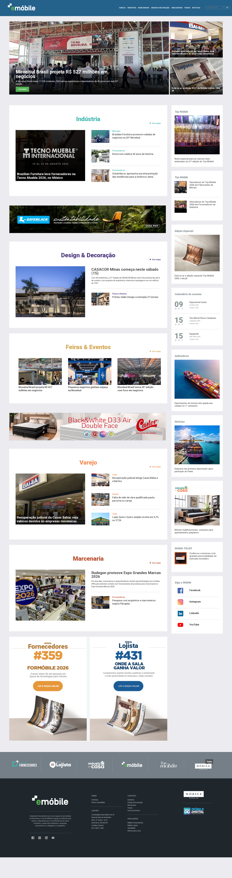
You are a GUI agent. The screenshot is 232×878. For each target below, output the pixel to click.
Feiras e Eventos (119, 294)
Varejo (88, 462)
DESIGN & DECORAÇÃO (160, 8)
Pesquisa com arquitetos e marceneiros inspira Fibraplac (134, 602)
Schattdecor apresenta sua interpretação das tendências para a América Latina (135, 175)
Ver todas (156, 123)
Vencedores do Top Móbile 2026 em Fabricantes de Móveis (202, 185)
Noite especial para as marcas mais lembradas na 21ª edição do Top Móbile (194, 160)
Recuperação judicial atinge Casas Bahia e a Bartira (135, 479)
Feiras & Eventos (88, 347)
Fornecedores (118, 151)
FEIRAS (187, 8)
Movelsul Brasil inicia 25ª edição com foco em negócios (135, 389)
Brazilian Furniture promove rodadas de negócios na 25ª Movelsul (133, 136)
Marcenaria (88, 559)
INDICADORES (177, 8)
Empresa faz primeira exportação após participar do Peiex (194, 470)
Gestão (115, 494)
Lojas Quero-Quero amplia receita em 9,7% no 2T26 (135, 519)
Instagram (195, 601)
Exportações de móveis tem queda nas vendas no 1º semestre (194, 404)
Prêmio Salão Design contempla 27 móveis (135, 297)
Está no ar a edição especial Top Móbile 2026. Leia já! (194, 277)
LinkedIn (194, 613)
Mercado (116, 131)
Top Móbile (131, 828)
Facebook (194, 590)
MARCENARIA (143, 8)
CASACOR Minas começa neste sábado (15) (124, 271)
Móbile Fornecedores (135, 823)
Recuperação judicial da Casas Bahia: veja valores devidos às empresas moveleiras (47, 519)
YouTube (194, 624)
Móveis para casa (134, 831)
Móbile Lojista (133, 825)
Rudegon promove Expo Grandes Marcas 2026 (126, 574)
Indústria (88, 119)
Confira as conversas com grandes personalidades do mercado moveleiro (203, 556)
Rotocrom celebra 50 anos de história (132, 154)
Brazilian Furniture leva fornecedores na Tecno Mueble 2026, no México (46, 176)
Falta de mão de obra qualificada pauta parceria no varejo (133, 499)
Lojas (114, 475)
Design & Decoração (88, 255)
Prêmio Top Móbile (98, 802)
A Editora (94, 800)
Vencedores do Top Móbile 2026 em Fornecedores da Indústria (202, 204)
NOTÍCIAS (196, 8)
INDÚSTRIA (131, 8)
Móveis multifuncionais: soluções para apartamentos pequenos (194, 531)
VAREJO (122, 8)
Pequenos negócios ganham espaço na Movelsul (88, 389)
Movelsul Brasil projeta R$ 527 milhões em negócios (35, 389)
